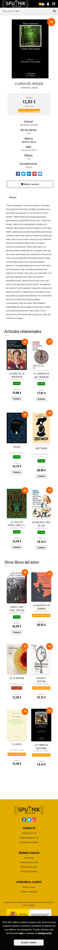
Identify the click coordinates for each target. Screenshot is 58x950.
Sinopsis (13, 197)
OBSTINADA (41, 448)
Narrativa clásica (29, 142)
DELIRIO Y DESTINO (41, 680)
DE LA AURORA (17, 678)
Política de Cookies (29, 871)
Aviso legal (29, 858)
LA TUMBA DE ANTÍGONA (41, 746)
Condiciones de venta (29, 862)
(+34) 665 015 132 (29, 833)
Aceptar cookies (28, 942)
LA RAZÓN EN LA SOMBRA (41, 607)
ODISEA (16, 447)
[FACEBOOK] (24, 819)
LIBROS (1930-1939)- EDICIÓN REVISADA (16, 608)
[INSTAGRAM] (34, 819)
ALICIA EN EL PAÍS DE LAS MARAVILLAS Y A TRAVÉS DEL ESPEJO (41, 524)
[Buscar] (54, 11)
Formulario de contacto (29, 842)
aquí (21, 933)
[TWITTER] (29, 819)
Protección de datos (29, 867)
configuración (44, 933)
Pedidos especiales (29, 891)
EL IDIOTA (17, 744)
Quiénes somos (29, 887)
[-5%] (17, 354)
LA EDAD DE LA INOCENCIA (16, 375)
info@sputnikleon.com (29, 838)
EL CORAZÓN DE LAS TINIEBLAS (41, 375)
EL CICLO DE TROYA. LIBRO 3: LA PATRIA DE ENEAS (16, 523)
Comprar (17, 399)
